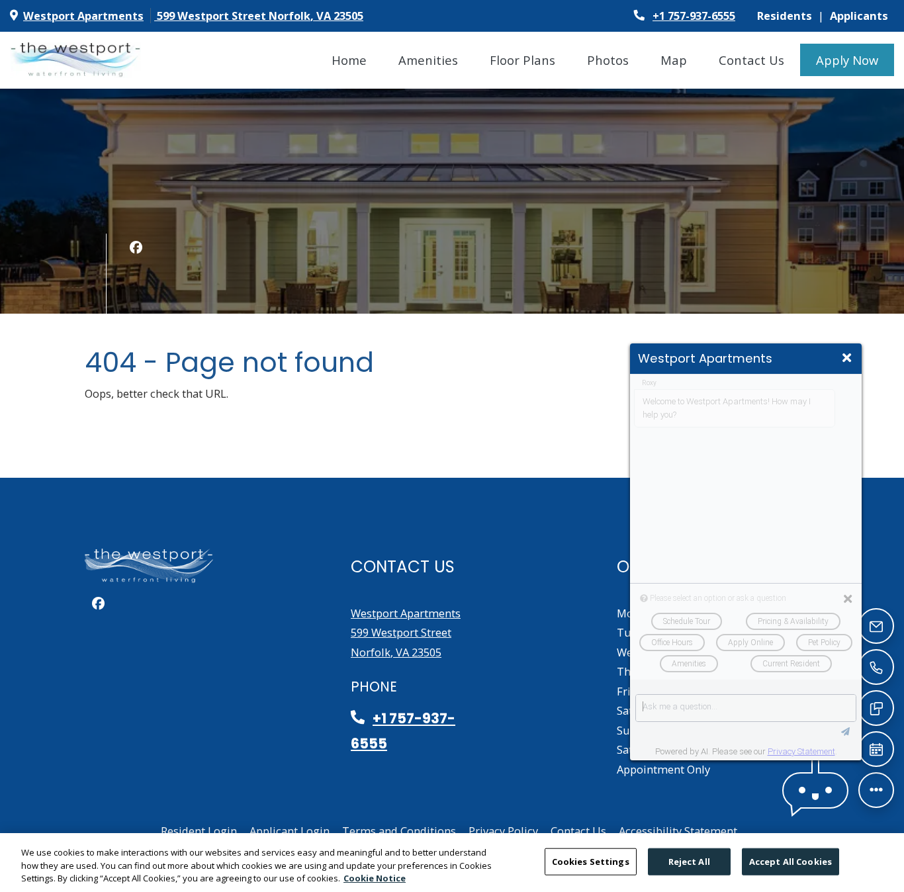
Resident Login (199, 830)
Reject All (689, 861)
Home (349, 60)
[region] (452, 862)
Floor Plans (522, 60)
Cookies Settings (590, 861)
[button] (815, 790)
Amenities (428, 60)
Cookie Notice (374, 878)
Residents (787, 15)
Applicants (862, 15)
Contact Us (751, 60)
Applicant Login (289, 830)
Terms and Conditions (399, 830)
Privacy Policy (503, 830)
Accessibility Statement (678, 830)
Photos (608, 60)
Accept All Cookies (790, 861)
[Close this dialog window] (847, 358)
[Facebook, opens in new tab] (135, 247)
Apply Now (855, 59)
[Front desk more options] (876, 790)
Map (673, 60)
